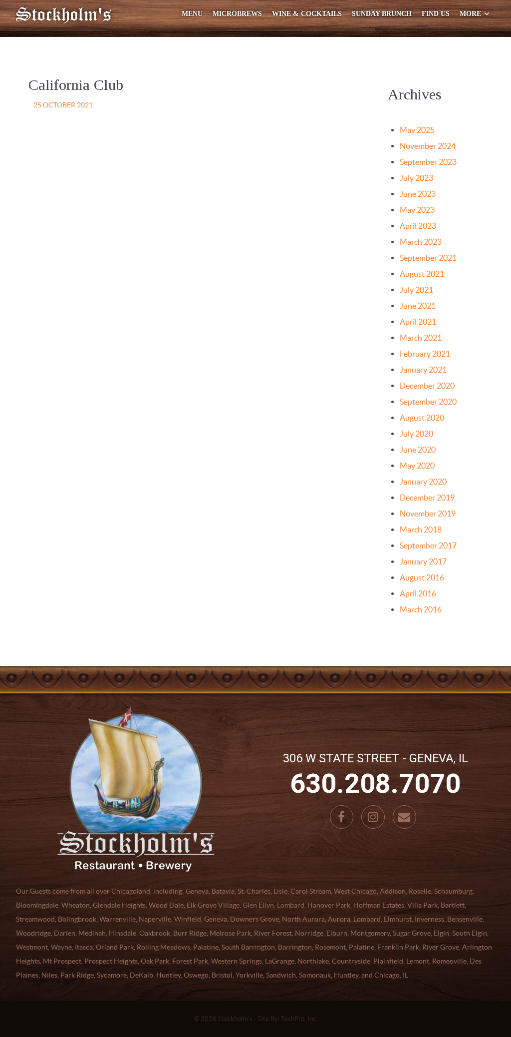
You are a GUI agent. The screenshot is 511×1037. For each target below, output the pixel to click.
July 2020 (416, 433)
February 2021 (425, 353)
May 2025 (417, 129)
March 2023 (421, 241)
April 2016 (418, 593)
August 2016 (422, 577)
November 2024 (428, 145)
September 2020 (428, 401)
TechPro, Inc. (299, 1019)
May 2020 (417, 465)
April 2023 (418, 225)
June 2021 (418, 305)
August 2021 (422, 273)
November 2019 (428, 513)
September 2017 (428, 545)
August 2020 (422, 417)
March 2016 (421, 609)
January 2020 (423, 481)
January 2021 (423, 369)
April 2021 (418, 321)
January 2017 (423, 561)
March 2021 (421, 337)
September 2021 (428, 257)
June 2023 (418, 193)
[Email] (404, 817)
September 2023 (428, 161)
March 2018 (421, 529)
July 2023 (416, 177)
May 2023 (417, 209)
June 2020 (418, 449)
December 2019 (427, 497)
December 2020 (427, 385)
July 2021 (416, 289)
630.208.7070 (375, 783)
